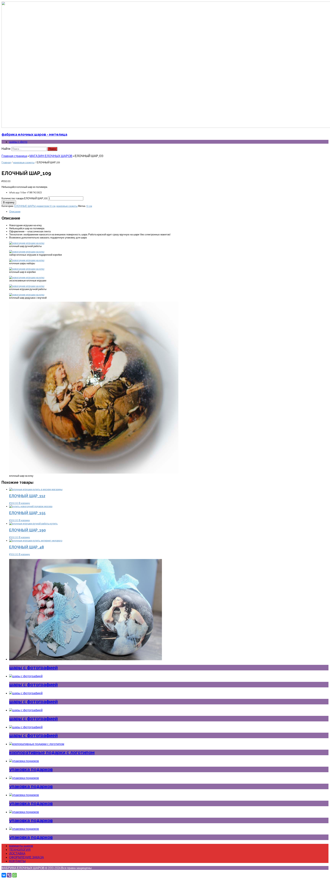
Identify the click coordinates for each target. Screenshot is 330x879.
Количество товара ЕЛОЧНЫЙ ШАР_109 (24, 198)
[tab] (168, 211)
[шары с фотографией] (85, 659)
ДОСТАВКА (17, 853)
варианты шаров (21, 846)
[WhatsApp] (14, 875)
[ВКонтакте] (4, 875)
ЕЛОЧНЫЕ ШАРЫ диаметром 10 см (34, 205)
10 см (89, 205)
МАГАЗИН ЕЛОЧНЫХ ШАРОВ (50, 156)
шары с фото (18, 142)
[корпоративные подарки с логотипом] (36, 744)
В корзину (9, 202)
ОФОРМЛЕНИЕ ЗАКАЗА (26, 857)
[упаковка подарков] (24, 761)
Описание (14, 211)
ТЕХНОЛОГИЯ (20, 849)
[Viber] (9, 875)
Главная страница (14, 156)
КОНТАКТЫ (17, 861)
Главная (6, 162)
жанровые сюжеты (23, 162)
